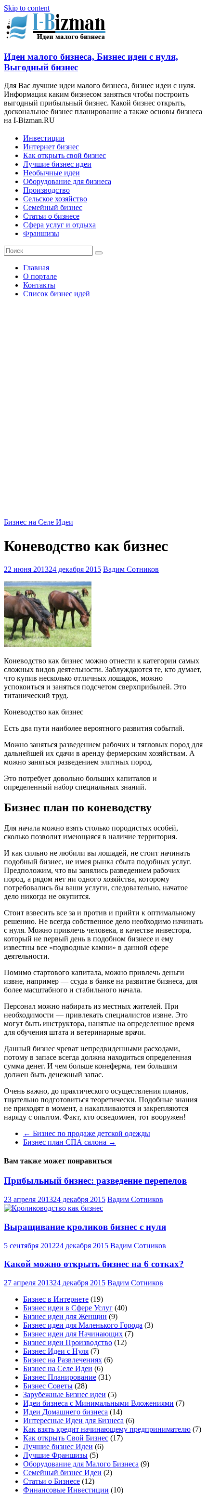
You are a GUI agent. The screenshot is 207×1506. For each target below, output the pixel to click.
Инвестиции (44, 138)
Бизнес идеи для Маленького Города (82, 1325)
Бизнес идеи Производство (67, 1342)
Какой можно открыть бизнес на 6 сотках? (94, 1264)
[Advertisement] (103, 409)
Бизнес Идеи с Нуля (56, 1351)
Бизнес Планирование (59, 1377)
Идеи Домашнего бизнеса (65, 1412)
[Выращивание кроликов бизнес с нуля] (53, 1208)
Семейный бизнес (52, 207)
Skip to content (27, 8)
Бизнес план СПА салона (69, 1142)
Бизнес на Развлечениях (62, 1360)
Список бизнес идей (56, 294)
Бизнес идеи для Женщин (65, 1316)
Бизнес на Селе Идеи (38, 522)
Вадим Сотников (131, 569)
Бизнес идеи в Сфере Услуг (68, 1308)
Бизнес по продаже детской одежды (86, 1133)
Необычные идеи (51, 173)
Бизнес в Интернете (56, 1299)
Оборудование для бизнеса (67, 181)
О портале (40, 276)
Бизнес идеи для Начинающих (73, 1334)
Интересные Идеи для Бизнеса (73, 1420)
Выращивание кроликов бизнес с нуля (85, 1227)
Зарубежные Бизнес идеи (64, 1394)
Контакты (39, 285)
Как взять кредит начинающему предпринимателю (107, 1429)
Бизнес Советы (48, 1386)
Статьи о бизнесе (51, 216)
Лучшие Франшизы (55, 1455)
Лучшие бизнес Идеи (58, 1446)
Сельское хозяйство (55, 199)
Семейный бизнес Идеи (62, 1472)
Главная (36, 268)
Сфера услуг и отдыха (59, 225)
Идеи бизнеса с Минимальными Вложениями (98, 1403)
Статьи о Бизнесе (51, 1481)
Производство (46, 190)
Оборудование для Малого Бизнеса (81, 1464)
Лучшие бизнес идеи (57, 164)
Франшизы (41, 233)
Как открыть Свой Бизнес (65, 1438)
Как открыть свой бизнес (64, 155)
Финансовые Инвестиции (66, 1490)
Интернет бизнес (51, 147)
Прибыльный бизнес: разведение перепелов (95, 1181)
